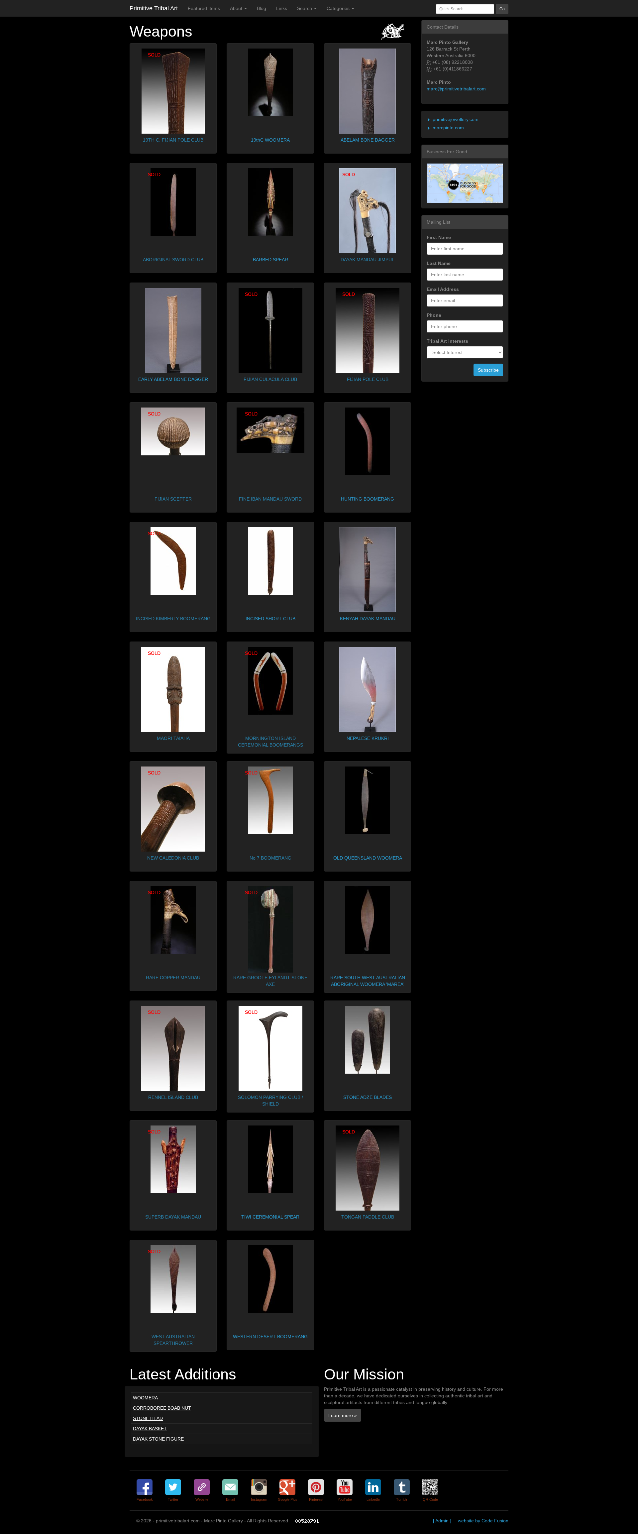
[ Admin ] (442, 1520)
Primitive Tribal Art (154, 8)
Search (305, 8)
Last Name (439, 263)
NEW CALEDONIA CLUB (173, 858)
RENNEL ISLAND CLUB (173, 1097)
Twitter (173, 1499)
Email (230, 1499)
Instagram (259, 1499)
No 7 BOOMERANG (270, 858)
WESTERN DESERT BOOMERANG (270, 1336)
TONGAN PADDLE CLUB (367, 1217)
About (237, 8)
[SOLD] (173, 90)
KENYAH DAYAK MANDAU (367, 618)
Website (201, 1499)
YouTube (345, 1499)
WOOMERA (145, 1397)
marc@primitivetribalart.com (456, 88)
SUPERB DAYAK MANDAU (173, 1217)
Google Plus (287, 1499)
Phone (434, 315)
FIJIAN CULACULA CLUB (270, 379)
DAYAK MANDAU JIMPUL (367, 259)
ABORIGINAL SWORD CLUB (173, 259)
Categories (339, 8)
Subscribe (488, 370)
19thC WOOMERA (270, 140)
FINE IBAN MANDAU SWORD (270, 499)
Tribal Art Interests (447, 341)
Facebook (145, 1499)
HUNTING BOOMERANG (367, 499)
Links (281, 8)
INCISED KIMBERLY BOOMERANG (173, 618)
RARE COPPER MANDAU (173, 977)
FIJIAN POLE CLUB (367, 379)
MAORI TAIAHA (173, 738)
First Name (439, 237)
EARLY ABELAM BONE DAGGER (173, 379)
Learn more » (342, 1415)
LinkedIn (373, 1499)
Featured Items (204, 8)
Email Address (443, 289)
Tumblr (401, 1499)
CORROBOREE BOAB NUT (162, 1408)
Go (502, 9)
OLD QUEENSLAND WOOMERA (367, 858)
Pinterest (316, 1499)
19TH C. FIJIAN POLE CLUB (173, 140)
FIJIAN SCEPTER (173, 499)
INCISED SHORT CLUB (270, 618)
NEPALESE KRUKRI (368, 738)
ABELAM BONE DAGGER (368, 140)
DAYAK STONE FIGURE (158, 1439)
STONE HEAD (148, 1418)
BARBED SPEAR (270, 259)
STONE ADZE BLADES (367, 1097)
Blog (261, 8)
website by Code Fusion (483, 1520)
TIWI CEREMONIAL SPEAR (270, 1217)
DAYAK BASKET (150, 1428)
